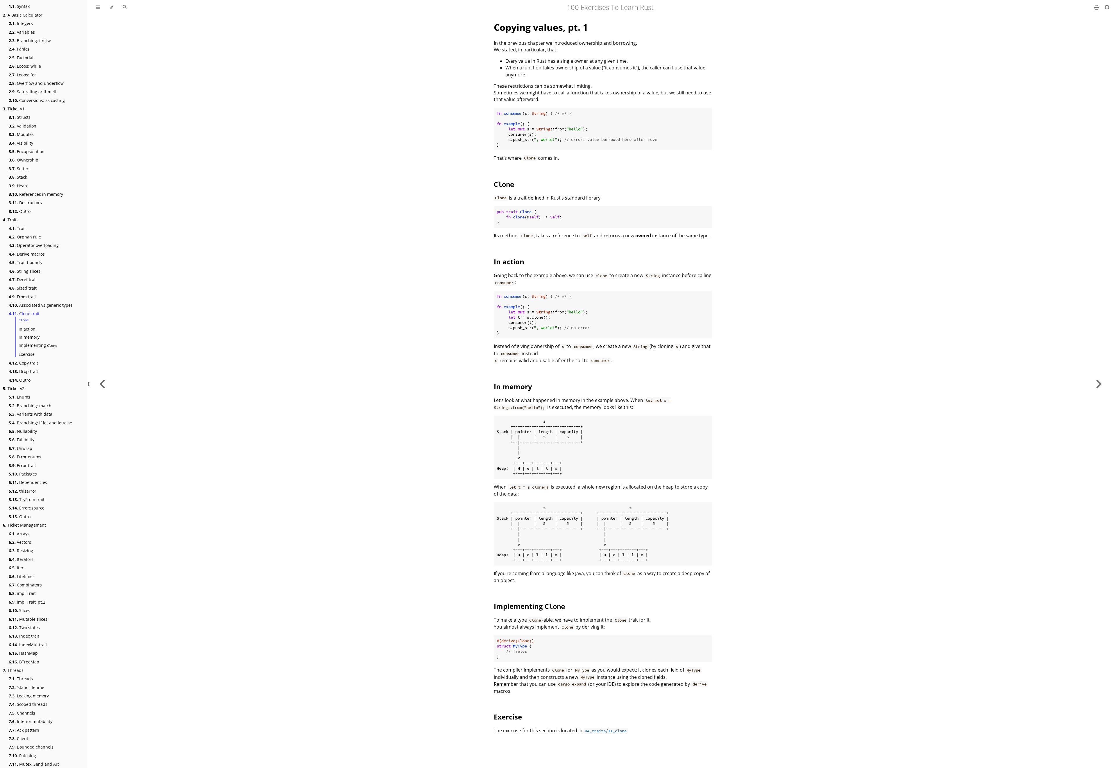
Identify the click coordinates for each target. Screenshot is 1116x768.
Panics (19, 49)
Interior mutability (30, 721)
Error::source (26, 508)
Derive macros (27, 254)
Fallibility (21, 439)
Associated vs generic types (41, 305)
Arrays (19, 533)
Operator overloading (34, 245)
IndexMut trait (28, 644)
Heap (18, 186)
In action (27, 329)
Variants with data (30, 414)
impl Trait (22, 593)
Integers (21, 23)
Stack (18, 177)
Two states (24, 627)
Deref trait (23, 279)
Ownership (23, 160)
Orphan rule (25, 237)
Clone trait (24, 313)
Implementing (38, 345)
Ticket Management (24, 525)
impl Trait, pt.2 (27, 602)
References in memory (36, 194)
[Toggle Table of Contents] (98, 7)
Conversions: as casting (37, 100)
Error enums (25, 457)
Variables (22, 32)
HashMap (23, 653)
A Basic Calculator (22, 15)
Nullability (23, 431)
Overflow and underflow (36, 83)
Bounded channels (31, 747)
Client (18, 738)
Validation (22, 126)
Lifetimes (22, 576)
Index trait (24, 636)
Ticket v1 (13, 109)
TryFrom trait (26, 499)
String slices (24, 271)
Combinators (25, 585)
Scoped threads (28, 704)
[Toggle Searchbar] (124, 7)
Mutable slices (28, 619)
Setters (20, 168)
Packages (23, 474)
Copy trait (23, 363)
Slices (19, 610)
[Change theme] (111, 7)
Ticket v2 (13, 388)
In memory (29, 337)
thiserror (22, 491)
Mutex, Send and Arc (34, 764)
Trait (17, 228)
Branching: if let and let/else (40, 423)
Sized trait (23, 288)
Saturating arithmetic (33, 91)
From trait (22, 296)
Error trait (22, 465)
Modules (21, 134)
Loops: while (25, 66)
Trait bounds (25, 262)
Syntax (19, 6)
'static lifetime (26, 687)
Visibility (21, 143)
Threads (13, 670)
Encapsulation (26, 151)
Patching (22, 755)
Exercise (27, 354)
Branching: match (30, 405)
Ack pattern (24, 730)
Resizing (21, 550)
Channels (22, 713)
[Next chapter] (1098, 384)
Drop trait (23, 371)
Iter (16, 567)
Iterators (21, 559)
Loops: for (22, 75)
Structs (20, 117)
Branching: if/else (30, 40)
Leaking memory (29, 696)
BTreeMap (24, 662)
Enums (19, 397)
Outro (20, 211)
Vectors (20, 542)
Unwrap (20, 448)
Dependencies (28, 482)
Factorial (21, 57)
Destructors (25, 202)
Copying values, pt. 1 (541, 27)
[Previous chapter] (103, 384)
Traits (11, 219)
